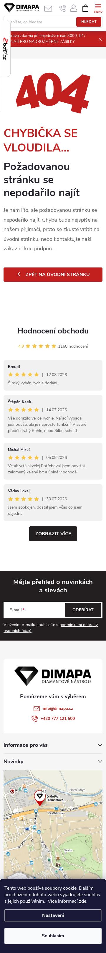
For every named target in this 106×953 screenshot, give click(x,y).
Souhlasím (53, 936)
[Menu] (98, 8)
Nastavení (53, 915)
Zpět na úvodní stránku (58, 274)
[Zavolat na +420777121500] (63, 8)
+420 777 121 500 (58, 718)
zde (82, 901)
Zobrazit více (53, 533)
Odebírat (83, 610)
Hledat (89, 22)
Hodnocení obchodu (53, 331)
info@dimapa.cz (58, 708)
